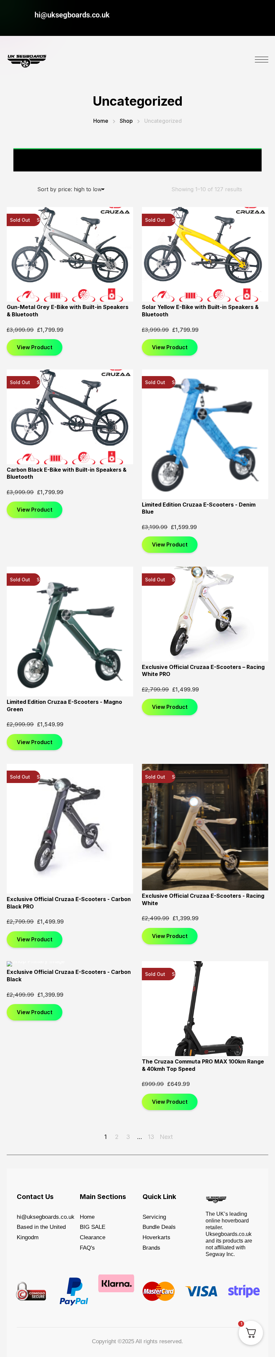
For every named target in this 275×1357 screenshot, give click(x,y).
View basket (237, 160)
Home (100, 120)
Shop (126, 120)
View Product (34, 347)
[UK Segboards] (27, 59)
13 (151, 1136)
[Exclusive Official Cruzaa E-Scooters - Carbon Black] (70, 964)
